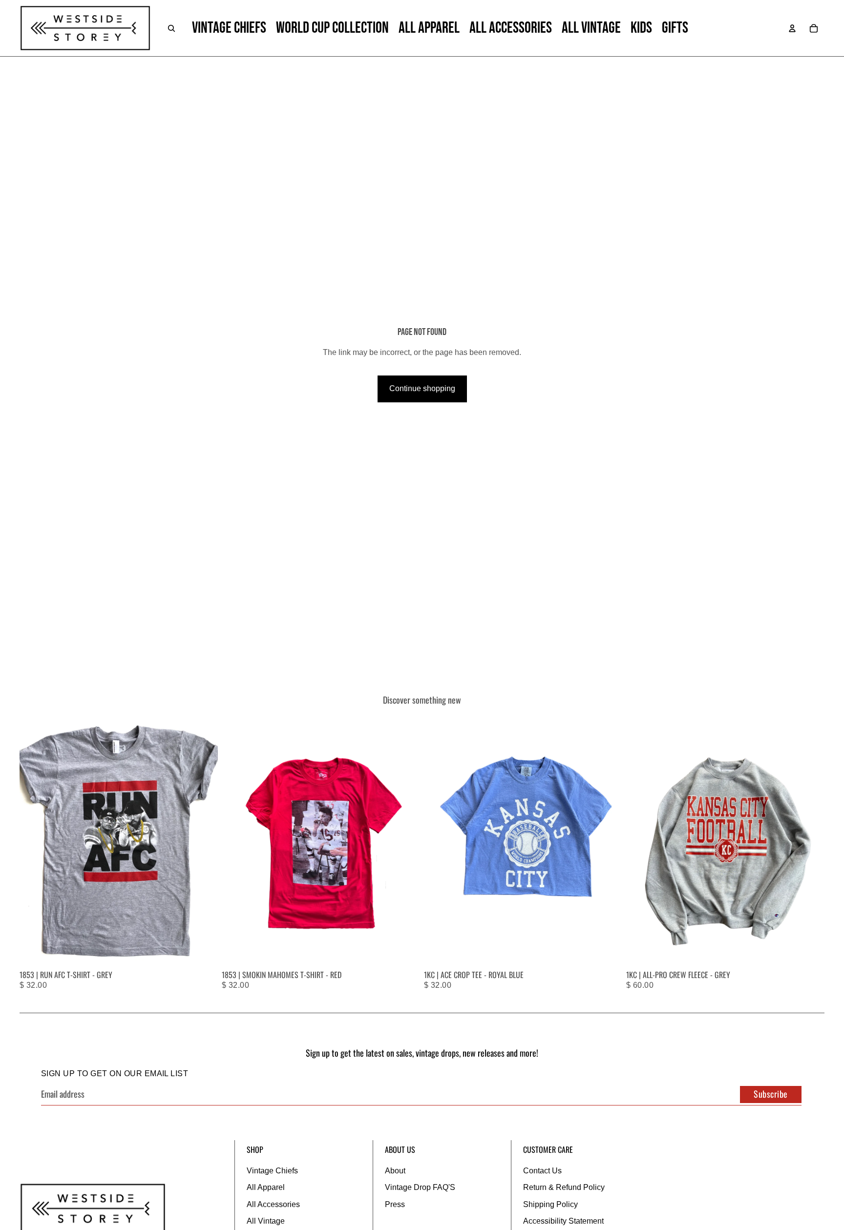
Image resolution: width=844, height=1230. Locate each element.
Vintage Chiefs (272, 1171)
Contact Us (542, 1171)
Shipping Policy (550, 1204)
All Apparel (266, 1187)
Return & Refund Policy (564, 1187)
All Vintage (266, 1221)
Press (395, 1204)
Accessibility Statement (563, 1221)
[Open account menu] (792, 28)
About (395, 1171)
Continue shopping (422, 388)
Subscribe (771, 1093)
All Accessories (273, 1204)
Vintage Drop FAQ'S (420, 1187)
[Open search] (171, 28)
